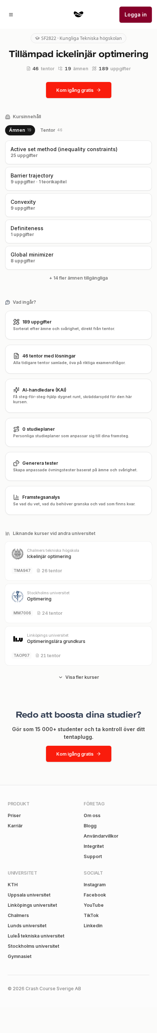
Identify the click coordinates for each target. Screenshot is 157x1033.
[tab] (20, 130)
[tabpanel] (78, 212)
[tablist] (35, 130)
